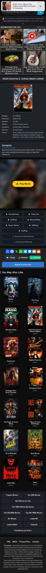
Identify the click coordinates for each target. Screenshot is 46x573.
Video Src (35, 214)
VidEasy (35, 225)
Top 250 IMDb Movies (12, 513)
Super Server (13, 225)
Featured (34, 525)
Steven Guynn (29, 137)
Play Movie (25, 184)
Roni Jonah (29, 132)
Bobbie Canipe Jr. (36, 135)
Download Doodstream (24, 236)
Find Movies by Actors (23, 530)
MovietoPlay (35, 220)
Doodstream (14, 214)
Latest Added (12, 525)
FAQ (8, 542)
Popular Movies (12, 495)
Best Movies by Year (23, 501)
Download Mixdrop (24, 242)
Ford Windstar (39, 137)
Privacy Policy (24, 542)
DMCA (14, 542)
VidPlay (24, 231)
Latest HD (34, 519)
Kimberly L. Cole (18, 137)
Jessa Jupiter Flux (19, 132)
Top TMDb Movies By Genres (23, 507)
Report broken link (23, 265)
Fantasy (20, 124)
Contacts (35, 542)
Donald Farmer (18, 130)
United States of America (21, 127)
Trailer (12, 258)
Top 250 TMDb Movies (34, 513)
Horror (26, 124)
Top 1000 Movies (34, 495)
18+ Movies (12, 519)
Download (24, 257)
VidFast (13, 220)
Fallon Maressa (24, 135)
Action (15, 124)
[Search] (40, 12)
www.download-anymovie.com (16, 21)
